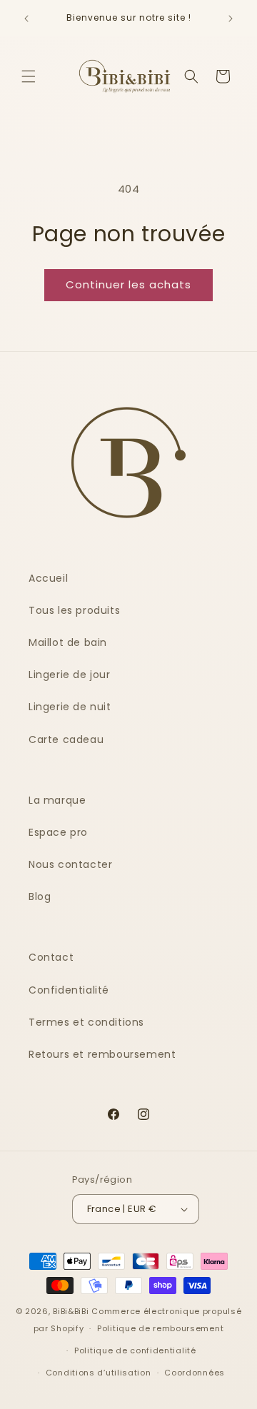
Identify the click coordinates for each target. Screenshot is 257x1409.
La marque (57, 800)
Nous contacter (70, 864)
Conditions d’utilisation (98, 1372)
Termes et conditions (86, 1022)
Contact (51, 957)
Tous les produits (74, 610)
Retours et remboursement (102, 1054)
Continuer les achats (128, 284)
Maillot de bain (68, 642)
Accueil (48, 578)
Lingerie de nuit (70, 707)
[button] (28, 76)
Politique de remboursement (160, 1328)
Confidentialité (69, 990)
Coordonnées (194, 1372)
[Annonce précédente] (26, 18)
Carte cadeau (66, 739)
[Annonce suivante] (230, 18)
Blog (40, 896)
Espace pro (58, 832)
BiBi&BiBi (71, 1311)
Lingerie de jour (70, 674)
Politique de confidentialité (135, 1350)
